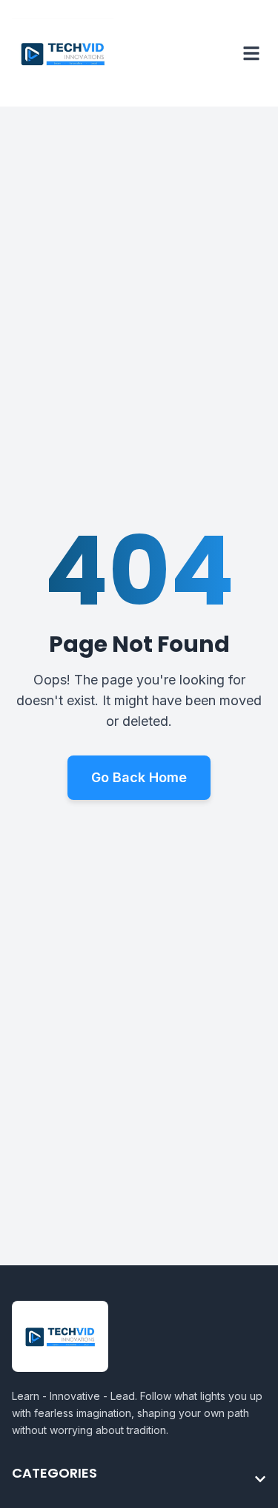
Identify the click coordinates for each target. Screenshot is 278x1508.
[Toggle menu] (251, 53)
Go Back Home (139, 777)
